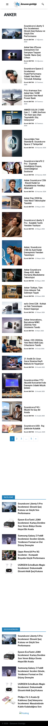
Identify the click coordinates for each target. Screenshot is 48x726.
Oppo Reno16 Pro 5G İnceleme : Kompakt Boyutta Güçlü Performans (31, 555)
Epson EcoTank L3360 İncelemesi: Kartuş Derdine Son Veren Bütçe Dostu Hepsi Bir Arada (31, 524)
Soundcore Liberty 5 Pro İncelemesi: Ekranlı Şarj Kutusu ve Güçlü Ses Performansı (30, 508)
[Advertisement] (24, 468)
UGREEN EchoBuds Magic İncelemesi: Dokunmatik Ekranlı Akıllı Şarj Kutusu (31, 568)
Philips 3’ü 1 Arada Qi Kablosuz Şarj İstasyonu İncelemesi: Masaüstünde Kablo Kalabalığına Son (31, 702)
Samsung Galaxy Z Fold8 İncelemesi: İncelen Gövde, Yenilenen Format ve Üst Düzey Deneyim (31, 540)
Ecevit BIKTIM (29, 39)
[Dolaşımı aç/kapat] (7, 4)
